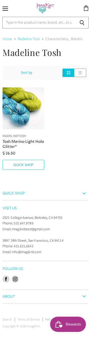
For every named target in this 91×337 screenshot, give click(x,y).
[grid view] (68, 73)
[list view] (80, 73)
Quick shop (23, 165)
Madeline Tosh (29, 39)
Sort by (26, 73)
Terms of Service (28, 319)
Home (7, 39)
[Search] (82, 22)
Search (7, 319)
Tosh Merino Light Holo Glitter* (23, 144)
